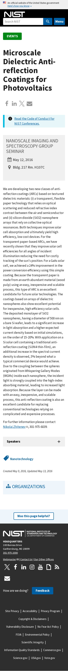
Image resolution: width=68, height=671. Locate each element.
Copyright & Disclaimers (32, 619)
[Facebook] (7, 103)
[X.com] (22, 103)
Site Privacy (12, 611)
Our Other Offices (44, 559)
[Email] (29, 103)
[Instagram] (32, 567)
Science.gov (20, 658)
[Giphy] (49, 567)
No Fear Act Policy (48, 626)
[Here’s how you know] (34, 4)
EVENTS (12, 36)
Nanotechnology (21, 459)
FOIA (18, 634)
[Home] (14, 14)
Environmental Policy (37, 634)
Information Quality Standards (22, 650)
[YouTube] (40, 567)
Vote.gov (49, 658)
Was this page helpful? (33, 516)
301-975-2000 (10, 552)
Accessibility (30, 611)
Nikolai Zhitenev (14, 427)
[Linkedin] (14, 103)
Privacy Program (50, 611)
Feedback (42, 591)
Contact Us (26, 559)
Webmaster (9, 559)
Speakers (13, 441)
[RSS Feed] (57, 567)
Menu (59, 21)
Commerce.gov (52, 650)
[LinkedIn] (24, 567)
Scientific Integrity (33, 642)
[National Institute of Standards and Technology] (30, 533)
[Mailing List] (7, 578)
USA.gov (36, 658)
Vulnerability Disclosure (20, 626)
